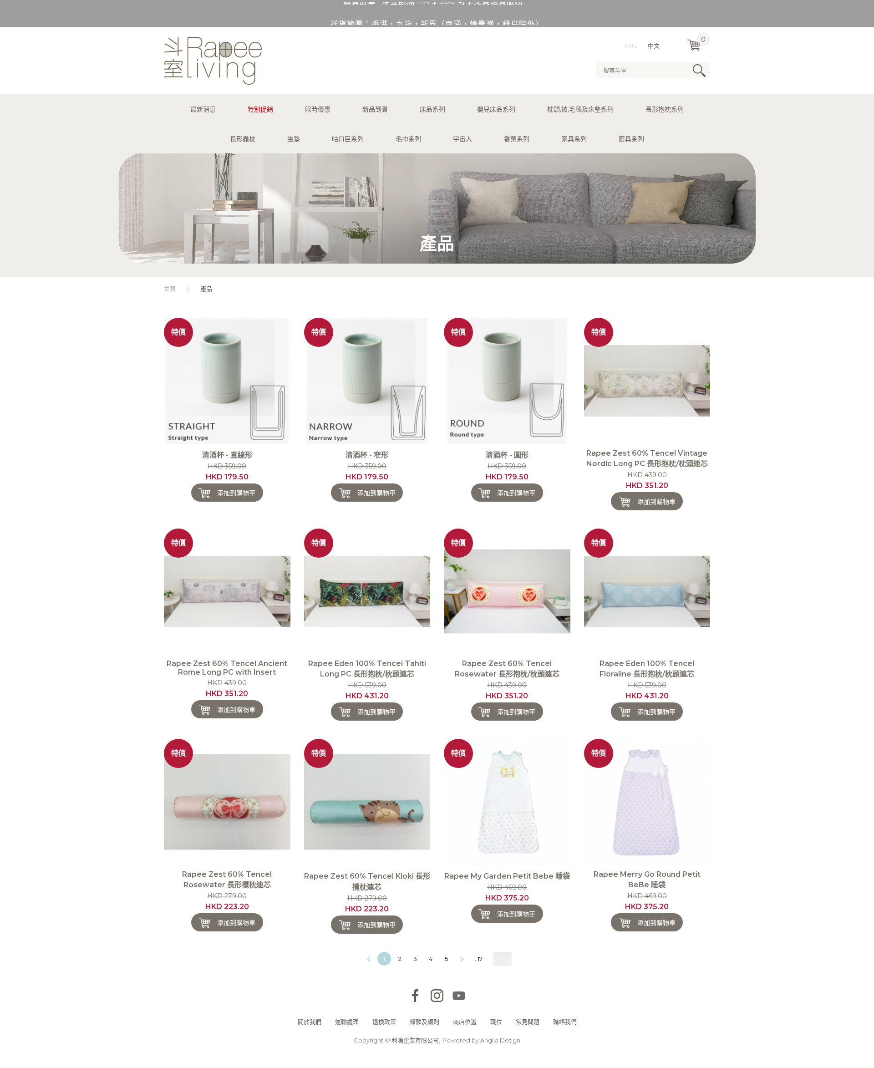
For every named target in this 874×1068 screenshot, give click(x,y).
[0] (694, 45)
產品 (206, 288)
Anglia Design (500, 1040)
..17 (479, 958)
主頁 (170, 288)
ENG (631, 45)
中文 (654, 45)
